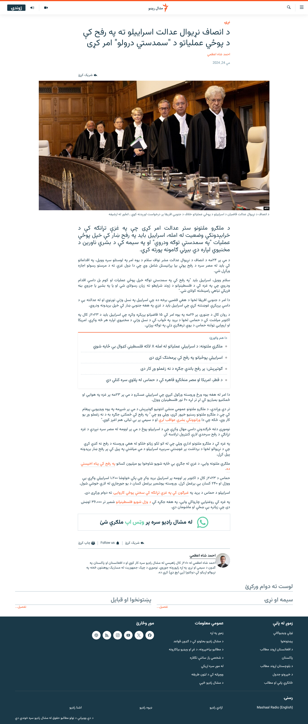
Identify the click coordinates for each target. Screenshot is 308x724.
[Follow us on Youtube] (128, 635)
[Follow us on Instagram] (117, 635)
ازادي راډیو (216, 708)
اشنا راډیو (75, 708)
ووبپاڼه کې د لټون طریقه (207, 674)
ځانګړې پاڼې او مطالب (278, 683)
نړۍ (227, 22)
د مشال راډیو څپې (211, 683)
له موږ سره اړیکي (212, 666)
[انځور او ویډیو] (46, 8)
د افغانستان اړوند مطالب (276, 649)
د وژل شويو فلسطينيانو (133, 502)
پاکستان (287, 658)
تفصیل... (162, 607)
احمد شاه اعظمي (218, 54)
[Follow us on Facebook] (149, 635)
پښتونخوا (287, 641)
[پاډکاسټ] (96, 635)
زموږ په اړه (216, 633)
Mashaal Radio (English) (275, 708)
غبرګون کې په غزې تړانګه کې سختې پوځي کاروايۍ (150, 493)
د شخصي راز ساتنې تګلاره (206, 658)
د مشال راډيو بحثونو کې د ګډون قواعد (198, 641)
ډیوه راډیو (146, 708)
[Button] (87, 75)
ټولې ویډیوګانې (283, 633)
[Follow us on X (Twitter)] (139, 635)
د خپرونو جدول (283, 674)
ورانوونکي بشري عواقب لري (179, 420)
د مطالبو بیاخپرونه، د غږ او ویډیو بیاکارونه (196, 649)
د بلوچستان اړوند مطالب (276, 666)
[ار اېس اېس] (107, 635)
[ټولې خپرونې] (32, 8)
